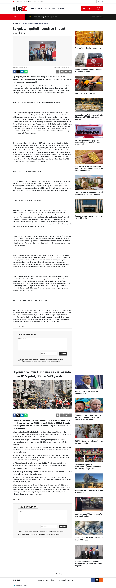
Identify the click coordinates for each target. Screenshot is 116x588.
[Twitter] (18, 71)
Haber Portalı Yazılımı (21, 585)
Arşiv (35, 1)
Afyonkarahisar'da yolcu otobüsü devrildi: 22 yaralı (49, 17)
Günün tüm (97, 17)
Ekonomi (47, 8)
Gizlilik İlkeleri (61, 580)
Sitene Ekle (40, 1)
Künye (47, 580)
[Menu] (83, 8)
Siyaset (61, 8)
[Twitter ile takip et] (97, 580)
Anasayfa (17, 23)
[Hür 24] (20, 8)
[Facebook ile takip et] (93, 580)
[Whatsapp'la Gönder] (26, 71)
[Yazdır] (57, 71)
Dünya (54, 8)
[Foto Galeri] (102, 1)
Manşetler (19, 1)
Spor (40, 8)
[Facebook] (14, 71)
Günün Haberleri (27, 1)
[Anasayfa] (14, 1)
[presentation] (19, 17)
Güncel (33, 8)
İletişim (53, 580)
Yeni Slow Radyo (58, 574)
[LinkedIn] (22, 71)
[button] (62, 71)
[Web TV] (98, 1)
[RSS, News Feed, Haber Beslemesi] (101, 580)
